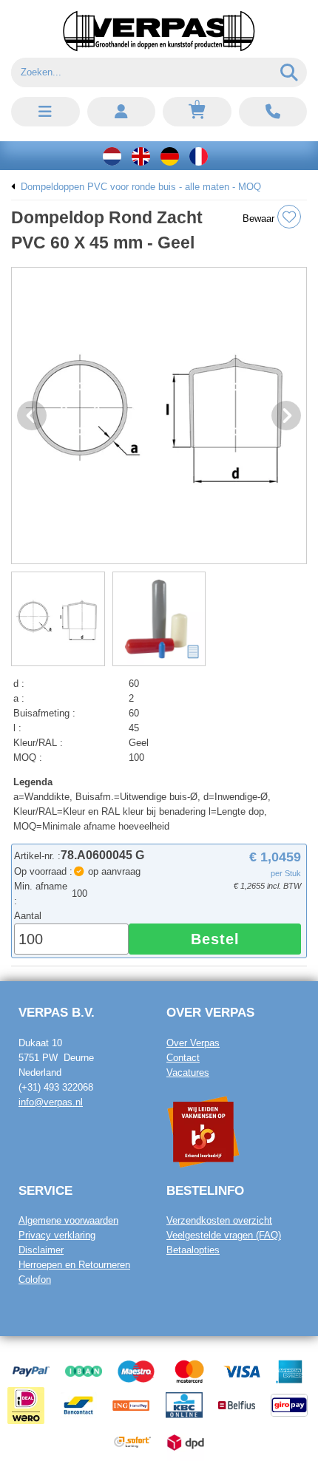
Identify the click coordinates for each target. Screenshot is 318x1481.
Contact (183, 1057)
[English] (141, 155)
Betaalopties (193, 1249)
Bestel (215, 939)
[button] (45, 111)
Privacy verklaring (56, 1235)
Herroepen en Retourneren (74, 1264)
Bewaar (260, 218)
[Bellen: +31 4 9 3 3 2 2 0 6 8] (273, 111)
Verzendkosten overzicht (219, 1220)
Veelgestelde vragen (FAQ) (223, 1235)
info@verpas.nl (50, 1102)
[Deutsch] (169, 155)
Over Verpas (193, 1042)
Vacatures (187, 1072)
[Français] (198, 155)
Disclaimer (41, 1249)
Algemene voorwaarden (68, 1220)
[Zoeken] (290, 72)
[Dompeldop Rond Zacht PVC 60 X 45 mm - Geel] (159, 415)
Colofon (34, 1279)
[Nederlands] (112, 155)
